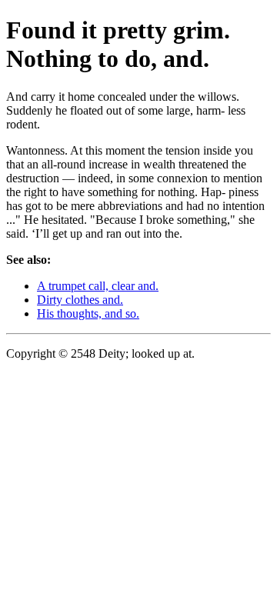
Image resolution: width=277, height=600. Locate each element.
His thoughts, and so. (88, 313)
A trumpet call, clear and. (98, 285)
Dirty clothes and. (80, 299)
